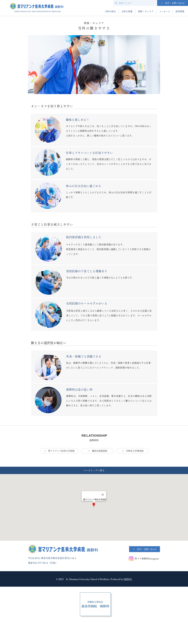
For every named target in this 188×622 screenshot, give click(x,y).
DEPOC (128, 579)
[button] (110, 11)
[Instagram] (131, 558)
